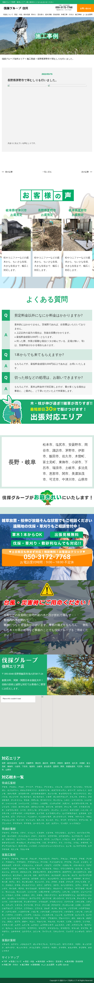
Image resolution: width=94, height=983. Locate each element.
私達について (8, 14)
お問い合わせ (63, 964)
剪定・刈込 (18, 14)
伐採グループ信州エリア (68, 980)
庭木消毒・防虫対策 (52, 14)
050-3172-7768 (63, 7)
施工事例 (78, 14)
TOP (5, 961)
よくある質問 (87, 14)
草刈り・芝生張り (37, 14)
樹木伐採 (27, 14)
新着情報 (36, 964)
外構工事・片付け (67, 14)
